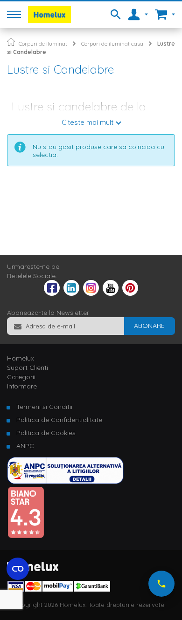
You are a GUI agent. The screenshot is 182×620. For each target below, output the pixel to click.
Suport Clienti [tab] (27, 367)
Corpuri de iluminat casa (112, 43)
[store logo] (49, 14)
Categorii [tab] (21, 377)
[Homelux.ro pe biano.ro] (25, 536)
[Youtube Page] (111, 293)
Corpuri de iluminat (43, 43)
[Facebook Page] (52, 290)
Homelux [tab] (20, 358)
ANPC (25, 446)
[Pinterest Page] (130, 293)
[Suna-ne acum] (161, 584)
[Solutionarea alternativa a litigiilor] (65, 481)
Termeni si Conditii (44, 406)
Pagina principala (11, 42)
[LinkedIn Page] (71, 293)
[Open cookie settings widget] (18, 569)
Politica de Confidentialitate (59, 420)
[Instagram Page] (91, 293)
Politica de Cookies (46, 433)
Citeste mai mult (87, 122)
